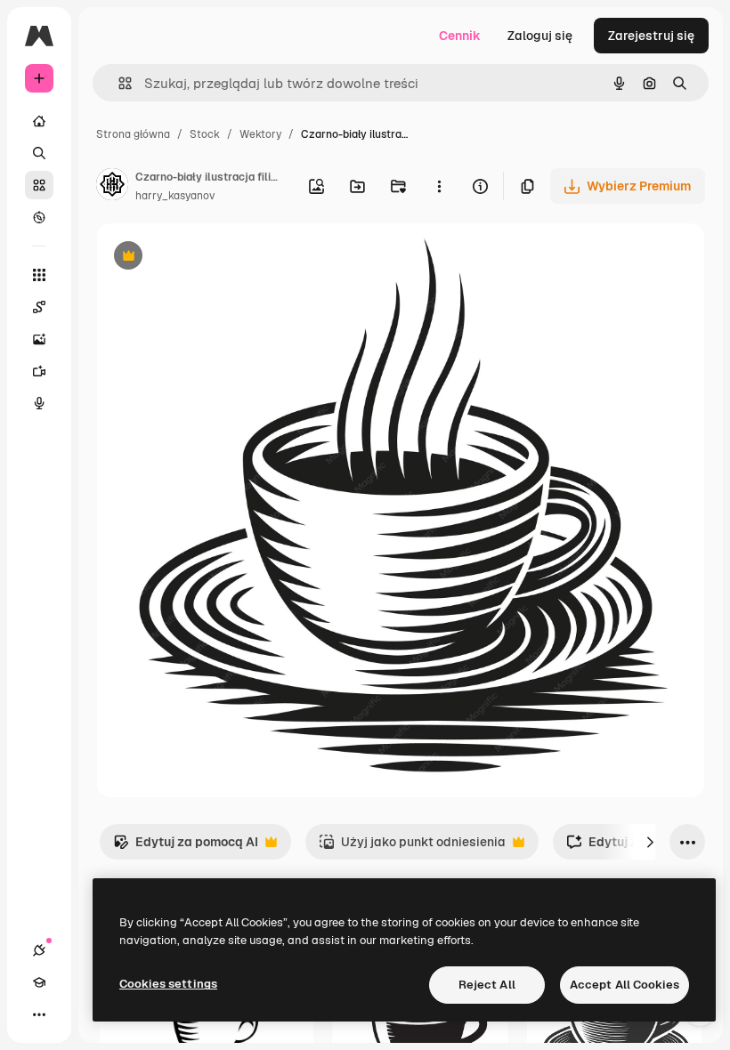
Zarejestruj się (651, 36)
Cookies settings (168, 983)
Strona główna (133, 134)
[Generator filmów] (39, 371)
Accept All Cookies (624, 984)
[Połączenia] (39, 950)
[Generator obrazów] (39, 339)
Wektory (260, 134)
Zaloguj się (539, 36)
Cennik (460, 36)
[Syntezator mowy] (39, 403)
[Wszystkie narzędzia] (39, 275)
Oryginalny (219, 257)
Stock (205, 134)
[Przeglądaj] (39, 217)
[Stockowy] (39, 185)
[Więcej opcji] (439, 186)
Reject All (486, 984)
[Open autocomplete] (117, 83)
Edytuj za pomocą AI (185, 847)
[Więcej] (39, 1014)
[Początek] (39, 121)
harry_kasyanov (175, 196)
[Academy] (39, 982)
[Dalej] (650, 842)
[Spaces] (39, 307)
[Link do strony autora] (112, 187)
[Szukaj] (39, 153)
